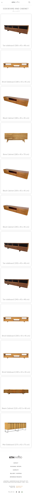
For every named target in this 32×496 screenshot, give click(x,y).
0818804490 (19, 486)
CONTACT (15, 463)
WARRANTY (16, 470)
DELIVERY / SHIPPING (16, 473)
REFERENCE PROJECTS (16, 477)
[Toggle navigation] (2, 2)
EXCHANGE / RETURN (15, 466)
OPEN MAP (18, 487)
